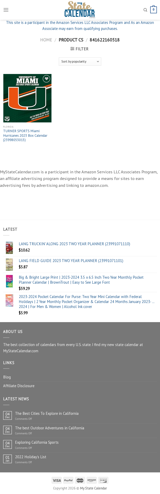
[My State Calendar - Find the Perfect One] (80, 10)
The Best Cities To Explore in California (47, 413)
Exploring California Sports (37, 442)
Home (46, 40)
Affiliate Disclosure (18, 385)
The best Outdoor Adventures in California (49, 428)
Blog (7, 377)
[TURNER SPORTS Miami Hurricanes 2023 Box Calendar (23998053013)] (27, 98)
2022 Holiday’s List (30, 457)
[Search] (145, 10)
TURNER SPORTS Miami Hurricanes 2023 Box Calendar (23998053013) (25, 135)
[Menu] (6, 10)
